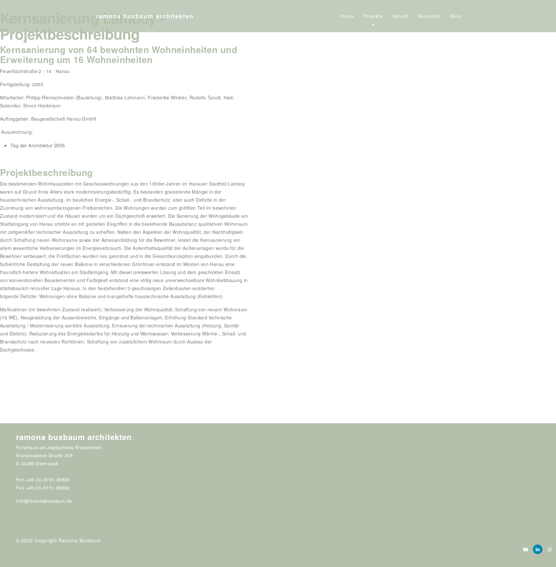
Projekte (373, 16)
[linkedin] (537, 549)
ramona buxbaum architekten (145, 16)
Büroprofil (429, 16)
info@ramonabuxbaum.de (44, 501)
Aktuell (400, 16)
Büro (455, 16)
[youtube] (526, 549)
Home (347, 16)
